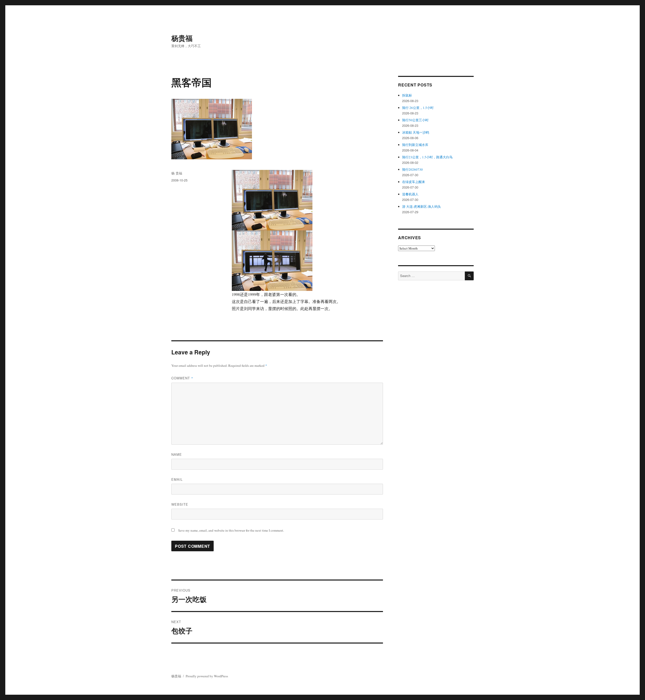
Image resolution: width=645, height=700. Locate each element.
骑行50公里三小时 (415, 120)
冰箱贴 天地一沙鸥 (415, 132)
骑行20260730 (412, 169)
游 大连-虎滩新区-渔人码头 (421, 206)
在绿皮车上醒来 (413, 181)
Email (177, 479)
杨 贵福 (176, 173)
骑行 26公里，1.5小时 (418, 107)
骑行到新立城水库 (415, 144)
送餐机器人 (410, 194)
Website (179, 504)
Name (176, 454)
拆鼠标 (407, 95)
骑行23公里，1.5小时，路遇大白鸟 (427, 157)
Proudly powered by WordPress (207, 676)
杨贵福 (181, 38)
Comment (182, 378)
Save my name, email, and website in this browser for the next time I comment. (231, 530)
